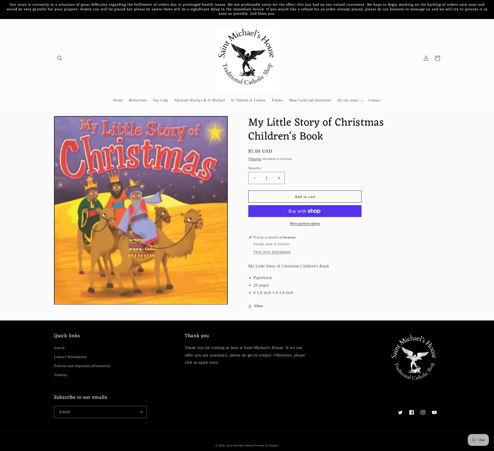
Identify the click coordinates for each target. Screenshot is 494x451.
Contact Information (70, 357)
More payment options (305, 223)
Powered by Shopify (266, 445)
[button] (59, 58)
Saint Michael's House (239, 445)
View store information (271, 252)
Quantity (254, 168)
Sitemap (60, 375)
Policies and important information (82, 366)
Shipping (254, 159)
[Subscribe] (140, 412)
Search (59, 348)
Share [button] (258, 306)
